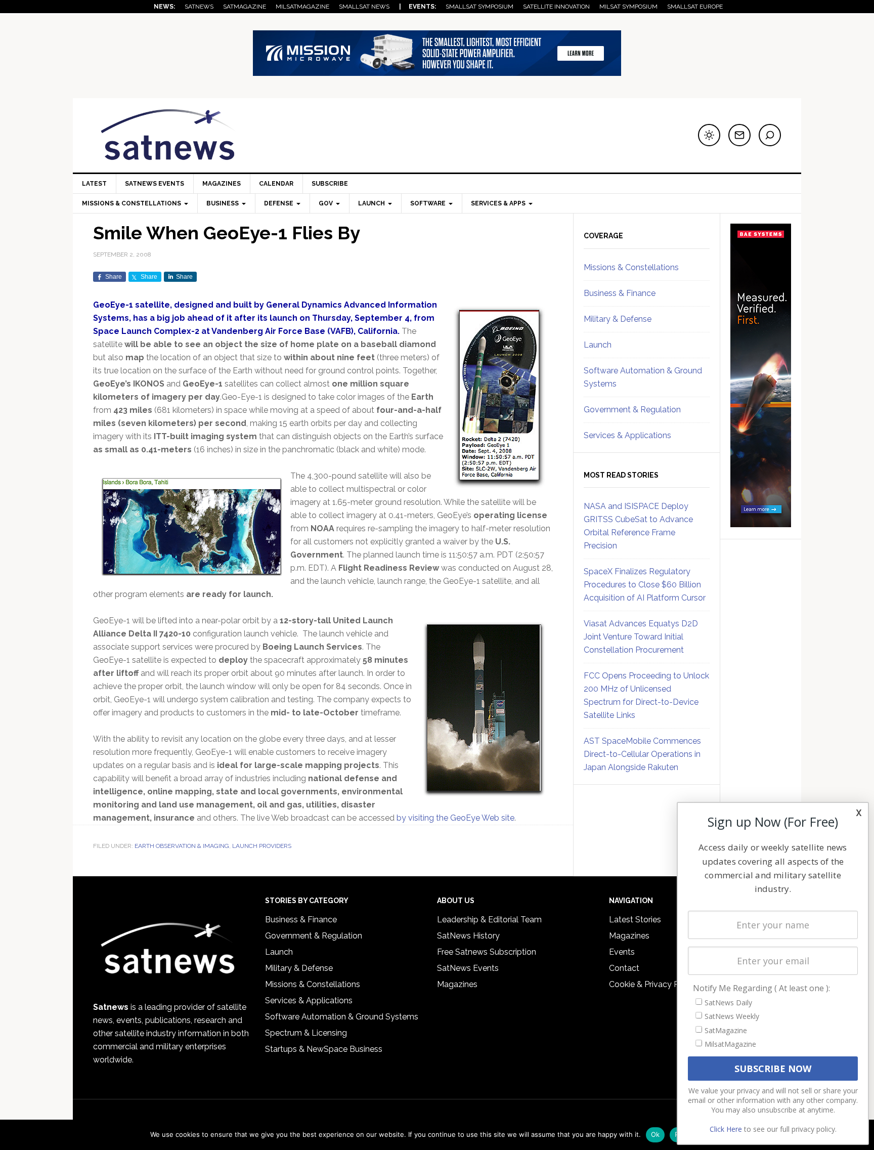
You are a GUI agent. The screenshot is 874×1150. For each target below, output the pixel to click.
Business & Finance (620, 293)
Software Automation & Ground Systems (341, 1016)
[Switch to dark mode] (709, 135)
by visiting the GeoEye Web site (455, 818)
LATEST (94, 183)
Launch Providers (261, 845)
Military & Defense (617, 319)
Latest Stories (635, 919)
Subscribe (330, 183)
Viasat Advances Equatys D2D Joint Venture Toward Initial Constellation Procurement (641, 637)
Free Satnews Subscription (486, 952)
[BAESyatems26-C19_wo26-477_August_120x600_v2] (760, 523)
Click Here (726, 1129)
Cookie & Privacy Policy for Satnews (676, 984)
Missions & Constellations (631, 267)
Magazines (221, 183)
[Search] (770, 135)
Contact (624, 968)
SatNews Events (154, 183)
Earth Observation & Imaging (182, 845)
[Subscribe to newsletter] (739, 135)
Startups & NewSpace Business (323, 1049)
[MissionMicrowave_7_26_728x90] (437, 71)
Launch (597, 345)
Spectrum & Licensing (306, 1033)
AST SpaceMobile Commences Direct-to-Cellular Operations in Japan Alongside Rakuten (642, 754)
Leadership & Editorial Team (489, 919)
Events (622, 952)
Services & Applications (627, 435)
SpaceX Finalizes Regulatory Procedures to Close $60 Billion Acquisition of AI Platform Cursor (645, 585)
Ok (655, 1134)
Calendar (276, 183)
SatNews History (468, 936)
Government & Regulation (632, 409)
